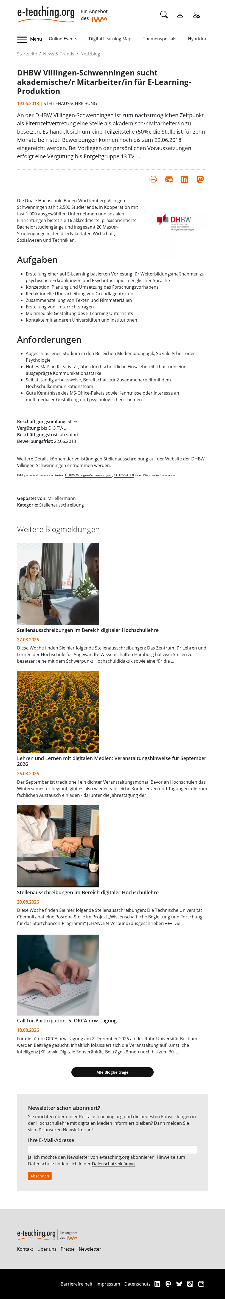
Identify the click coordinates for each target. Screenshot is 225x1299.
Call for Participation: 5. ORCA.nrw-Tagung (67, 1020)
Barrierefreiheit (76, 1284)
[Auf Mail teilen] (169, 179)
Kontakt (25, 1249)
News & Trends (58, 54)
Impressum (108, 1284)
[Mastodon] (168, 1283)
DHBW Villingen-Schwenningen (88, 475)
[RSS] (190, 1283)
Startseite (27, 54)
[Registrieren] (196, 14)
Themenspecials (159, 39)
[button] (33, 40)
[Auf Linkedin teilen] (184, 179)
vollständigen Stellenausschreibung (111, 459)
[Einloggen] (180, 14)
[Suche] (164, 14)
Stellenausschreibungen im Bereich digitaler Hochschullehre (88, 630)
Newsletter (90, 1249)
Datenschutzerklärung (113, 1164)
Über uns (47, 1249)
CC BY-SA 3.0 (124, 475)
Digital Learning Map (110, 39)
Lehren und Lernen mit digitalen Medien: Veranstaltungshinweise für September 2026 (111, 761)
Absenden (39, 1176)
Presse (68, 1249)
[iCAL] (201, 1283)
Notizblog (90, 54)
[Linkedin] (157, 1283)
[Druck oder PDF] (153, 179)
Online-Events (63, 39)
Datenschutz (137, 1284)
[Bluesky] (179, 1283)
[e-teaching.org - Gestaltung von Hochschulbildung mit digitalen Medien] (62, 11)
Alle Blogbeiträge (112, 1072)
